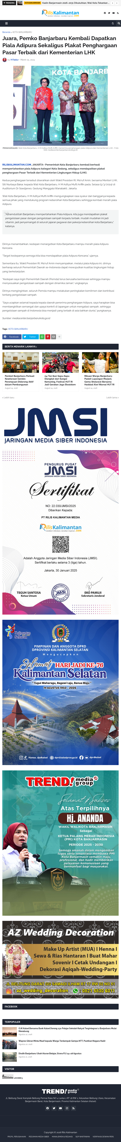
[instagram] (67, 1108)
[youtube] (113, 13)
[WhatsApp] (42, 336)
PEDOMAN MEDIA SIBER (39, 1137)
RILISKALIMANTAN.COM (16, 164)
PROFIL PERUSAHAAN (17, 1137)
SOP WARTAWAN (83, 1137)
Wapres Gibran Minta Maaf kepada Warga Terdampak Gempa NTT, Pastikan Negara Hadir (62, 1041)
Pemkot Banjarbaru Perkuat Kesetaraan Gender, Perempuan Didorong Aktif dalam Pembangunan (19, 380)
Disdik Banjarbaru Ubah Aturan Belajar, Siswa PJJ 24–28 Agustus (50, 1053)
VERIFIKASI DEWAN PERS (103, 1137)
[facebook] (105, 13)
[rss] (118, 13)
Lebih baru (9, 397)
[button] (112, 3)
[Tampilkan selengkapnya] (59, 336)
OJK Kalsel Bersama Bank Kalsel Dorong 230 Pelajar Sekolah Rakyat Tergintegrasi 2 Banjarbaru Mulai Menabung (68, 1029)
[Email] (53, 336)
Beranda (6, 32)
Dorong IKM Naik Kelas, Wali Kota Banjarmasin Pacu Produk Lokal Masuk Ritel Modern (75, 3)
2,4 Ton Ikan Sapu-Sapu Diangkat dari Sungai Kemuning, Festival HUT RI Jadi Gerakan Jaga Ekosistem (60, 380)
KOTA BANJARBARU (22, 32)
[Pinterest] (47, 336)
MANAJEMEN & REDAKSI (62, 1137)
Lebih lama (111, 397)
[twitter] (109, 13)
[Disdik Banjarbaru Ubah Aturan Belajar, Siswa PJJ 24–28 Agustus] (9, 1057)
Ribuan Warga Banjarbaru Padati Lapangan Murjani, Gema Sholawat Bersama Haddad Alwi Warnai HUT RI (99, 380)
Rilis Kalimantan (69, 1132)
